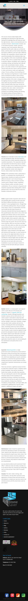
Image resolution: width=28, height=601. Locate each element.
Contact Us (6, 534)
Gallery (5, 527)
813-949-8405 (8, 565)
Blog (5, 525)
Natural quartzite (11, 350)
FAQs (5, 532)
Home (5, 521)
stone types (21, 156)
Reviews (6, 530)
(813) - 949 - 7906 (14, 1)
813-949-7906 (12, 562)
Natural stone (15, 43)
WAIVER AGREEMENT (9, 537)
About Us (6, 523)
